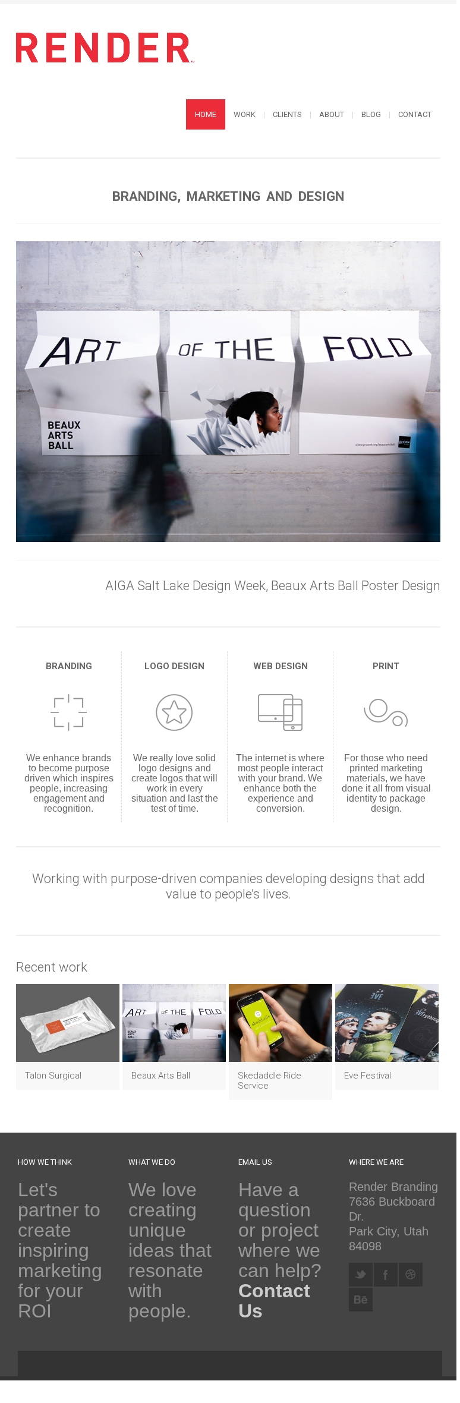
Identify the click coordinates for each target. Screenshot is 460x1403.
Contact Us (274, 1301)
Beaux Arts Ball (160, 1075)
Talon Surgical (53, 1075)
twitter (361, 1275)
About (331, 114)
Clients (287, 114)
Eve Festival (367, 1075)
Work (245, 114)
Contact (414, 114)
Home (205, 114)
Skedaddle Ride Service (269, 1080)
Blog (371, 114)
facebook (386, 1275)
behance (361, 1299)
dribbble (411, 1275)
